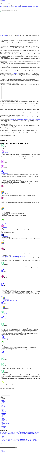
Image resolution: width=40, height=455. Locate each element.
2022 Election (3, 400)
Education (3, 409)
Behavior (2, 403)
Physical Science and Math (4, 420)
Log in (2, 450)
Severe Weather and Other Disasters (5, 423)
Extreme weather (21, 6)
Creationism (31, 431)
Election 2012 (5, 432)
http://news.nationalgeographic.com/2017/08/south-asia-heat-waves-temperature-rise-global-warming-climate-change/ (13, 256)
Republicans (19, 433)
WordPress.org (3, 437)
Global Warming (28, 6)
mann (36, 6)
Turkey (2, 425)
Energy (2, 410)
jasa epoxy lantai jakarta (6, 382)
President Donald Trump (11, 433)
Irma (18, 35)
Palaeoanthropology (3, 419)
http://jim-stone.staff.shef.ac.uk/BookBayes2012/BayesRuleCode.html (10, 300)
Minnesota (3, 418)
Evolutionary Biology (4, 411)
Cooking (2, 407)
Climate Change (14, 6)
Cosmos (29, 431)
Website (1, 396)
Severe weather (25, 433)
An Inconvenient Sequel (16, 73)
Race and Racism (14, 433)
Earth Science (1, 432)
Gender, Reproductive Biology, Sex (5, 412)
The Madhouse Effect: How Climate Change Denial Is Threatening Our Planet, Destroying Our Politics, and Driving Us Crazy (21, 119)
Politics (8, 433)
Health (30, 432)
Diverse (2, 408)
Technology (28, 433)
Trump (30, 433)
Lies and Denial (38, 432)
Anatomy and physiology (4, 401)
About (2, 2)
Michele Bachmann (3, 433)
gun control (29, 432)
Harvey (31, 6)
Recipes (2, 422)
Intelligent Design (34, 432)
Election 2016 (8, 432)
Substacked (3, 424)
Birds (9, 431)
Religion (17, 433)
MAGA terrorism (3, 416)
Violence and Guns (3, 427)
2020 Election (3, 399)
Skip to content (3, 0)
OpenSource (5, 433)
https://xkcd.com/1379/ (4, 223)
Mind (2, 417)
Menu (1, 0)
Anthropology (3, 402)
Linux (0, 433)
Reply (2, 149)
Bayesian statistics (10, 6)
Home (2, 1)
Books (2, 405)
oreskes (37, 6)
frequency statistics (25, 6)
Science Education (22, 433)
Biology (2, 404)
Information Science (3, 414)
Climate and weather (15, 431)
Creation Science (34, 431)
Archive (1, 430)
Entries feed (3, 436)
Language (2, 415)
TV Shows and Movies (4, 426)
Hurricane (33, 6)
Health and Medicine (4, 413)
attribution (7, 6)
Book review (11, 431)
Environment (12, 432)
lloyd (34, 6)
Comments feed (3, 451)
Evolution (14, 432)
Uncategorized (34, 433)
